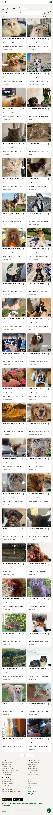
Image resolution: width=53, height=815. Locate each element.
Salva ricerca (8, 16)
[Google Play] (7, 799)
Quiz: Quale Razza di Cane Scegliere (11, 789)
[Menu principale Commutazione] (2, 2)
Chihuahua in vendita (7, 762)
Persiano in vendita (32, 772)
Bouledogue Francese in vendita (10, 770)
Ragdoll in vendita (32, 766)
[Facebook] (29, 793)
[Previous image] (4, 167)
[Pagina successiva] (31, 755)
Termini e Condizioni (33, 787)
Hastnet (14, 803)
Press (29, 785)
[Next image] (23, 167)
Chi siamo (30, 779)
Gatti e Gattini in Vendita (34, 760)
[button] (14, 167)
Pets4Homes (7, 803)
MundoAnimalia (29, 803)
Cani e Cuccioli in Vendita (8, 760)
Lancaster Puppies (6, 805)
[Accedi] (50, 2)
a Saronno (24, 8)
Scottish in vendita (32, 770)
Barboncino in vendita (7, 764)
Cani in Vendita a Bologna (8, 783)
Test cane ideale (32, 791)
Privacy (29, 781)
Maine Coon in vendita (33, 762)
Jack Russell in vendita (7, 772)
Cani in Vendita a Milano (8, 779)
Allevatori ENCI (31, 789)
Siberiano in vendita (33, 774)
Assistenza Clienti (32, 783)
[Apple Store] (18, 799)
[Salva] (23, 39)
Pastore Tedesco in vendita (8, 768)
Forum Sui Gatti (5, 787)
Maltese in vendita (6, 774)
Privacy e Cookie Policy (28, 810)
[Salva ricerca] (49, 810)
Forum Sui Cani (5, 785)
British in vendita (32, 764)
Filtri (49, 12)
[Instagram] (32, 793)
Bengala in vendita (32, 768)
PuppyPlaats (20, 803)
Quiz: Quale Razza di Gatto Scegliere (11, 791)
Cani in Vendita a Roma (7, 781)
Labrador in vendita (6, 766)
